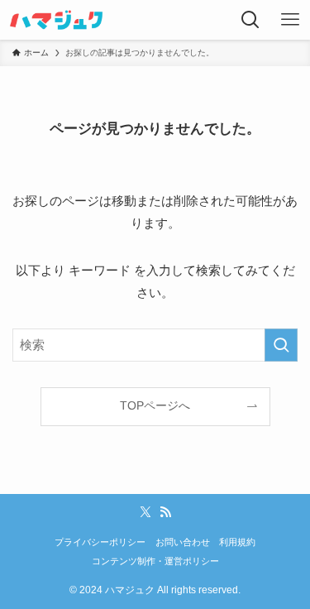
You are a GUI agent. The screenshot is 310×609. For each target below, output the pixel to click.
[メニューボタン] (290, 20)
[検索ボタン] (250, 20)
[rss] (165, 512)
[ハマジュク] (56, 20)
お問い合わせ (182, 542)
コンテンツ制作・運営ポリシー (155, 561)
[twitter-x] (145, 512)
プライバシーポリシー (100, 542)
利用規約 (237, 542)
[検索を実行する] (281, 345)
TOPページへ (155, 406)
